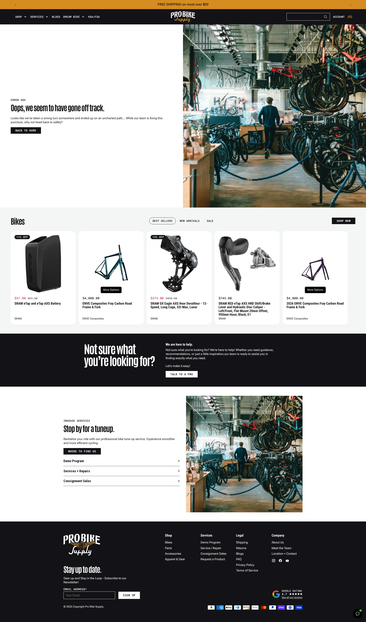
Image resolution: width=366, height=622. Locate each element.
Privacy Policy (245, 565)
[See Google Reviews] (287, 594)
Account (339, 17)
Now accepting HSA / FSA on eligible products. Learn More (183, 4)
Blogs (56, 17)
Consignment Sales (213, 553)
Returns (241, 548)
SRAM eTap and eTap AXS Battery (37, 304)
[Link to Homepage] (183, 17)
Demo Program (211, 542)
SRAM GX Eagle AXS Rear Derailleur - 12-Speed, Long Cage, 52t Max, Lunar (179, 305)
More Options (111, 289)
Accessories (173, 553)
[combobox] (308, 17)
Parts (168, 548)
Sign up (129, 595)
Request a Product (213, 559)
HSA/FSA (94, 17)
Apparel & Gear (175, 559)
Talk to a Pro (181, 374)
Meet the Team (281, 548)
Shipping (242, 542)
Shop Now (344, 221)
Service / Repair (211, 548)
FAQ (239, 559)
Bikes (168, 542)
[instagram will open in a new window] (273, 560)
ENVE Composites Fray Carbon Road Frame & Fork (107, 305)
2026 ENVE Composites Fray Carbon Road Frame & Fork (315, 305)
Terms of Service (247, 570)
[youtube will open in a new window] (287, 560)
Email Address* (75, 589)
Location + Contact (284, 553)
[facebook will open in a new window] (280, 560)
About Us (278, 542)
